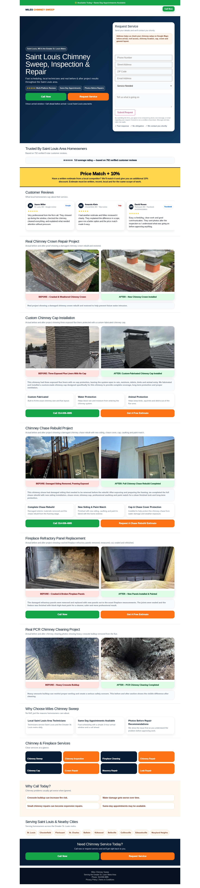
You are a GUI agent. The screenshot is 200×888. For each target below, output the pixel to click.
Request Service (88, 96)
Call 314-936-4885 (62, 413)
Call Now (168, 9)
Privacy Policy (91, 880)
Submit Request (125, 112)
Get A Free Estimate (137, 413)
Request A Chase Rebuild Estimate (137, 523)
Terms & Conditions (106, 880)
